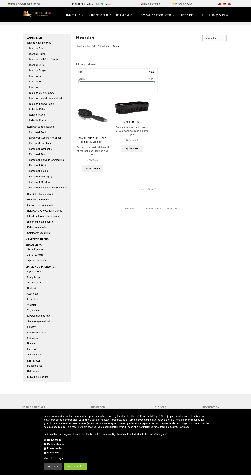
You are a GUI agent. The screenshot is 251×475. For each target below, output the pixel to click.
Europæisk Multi (37, 132)
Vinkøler (31, 304)
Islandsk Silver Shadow (41, 92)
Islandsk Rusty (37, 76)
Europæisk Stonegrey (40, 176)
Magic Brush (132, 122)
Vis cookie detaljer (53, 458)
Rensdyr (31, 326)
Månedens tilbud (100, 15)
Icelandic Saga (37, 114)
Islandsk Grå (36, 48)
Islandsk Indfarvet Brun (41, 103)
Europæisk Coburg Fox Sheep (45, 137)
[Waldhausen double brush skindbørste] (93, 115)
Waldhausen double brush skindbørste (92, 140)
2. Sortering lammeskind (40, 221)
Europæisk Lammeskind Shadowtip (48, 187)
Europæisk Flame (38, 171)
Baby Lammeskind (37, 227)
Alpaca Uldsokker (36, 260)
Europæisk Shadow (39, 182)
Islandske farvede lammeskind (45, 98)
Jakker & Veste (35, 254)
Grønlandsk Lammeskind (40, 205)
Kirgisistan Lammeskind (40, 194)
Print (177, 208)
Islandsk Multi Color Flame (43, 59)
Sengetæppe (34, 277)
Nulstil (152, 72)
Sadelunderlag (35, 354)
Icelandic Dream (38, 120)
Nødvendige (54, 439)
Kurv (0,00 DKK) (218, 15)
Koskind (31, 288)
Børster (31, 343)
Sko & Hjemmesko (37, 249)
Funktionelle (54, 448)
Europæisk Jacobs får (40, 143)
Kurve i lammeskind (37, 376)
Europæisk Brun (37, 154)
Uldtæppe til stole (36, 332)
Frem (163, 189)
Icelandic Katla (37, 109)
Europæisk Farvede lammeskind (46, 159)
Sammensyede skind (38, 232)
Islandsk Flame (37, 53)
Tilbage (141, 189)
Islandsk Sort (36, 87)
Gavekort (32, 349)
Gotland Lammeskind (38, 199)
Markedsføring (55, 444)
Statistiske (53, 452)
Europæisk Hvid (37, 165)
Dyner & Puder (35, 271)
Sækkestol (32, 293)
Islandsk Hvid (36, 81)
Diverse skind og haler (39, 315)
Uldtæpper (33, 338)
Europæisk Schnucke (40, 148)
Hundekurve (33, 299)
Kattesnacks (33, 371)
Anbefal (168, 208)
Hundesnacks (34, 365)
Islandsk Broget (37, 70)
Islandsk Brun (36, 65)
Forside (80, 46)
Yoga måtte (33, 310)
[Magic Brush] (132, 106)
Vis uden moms (153, 208)
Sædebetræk (34, 282)
